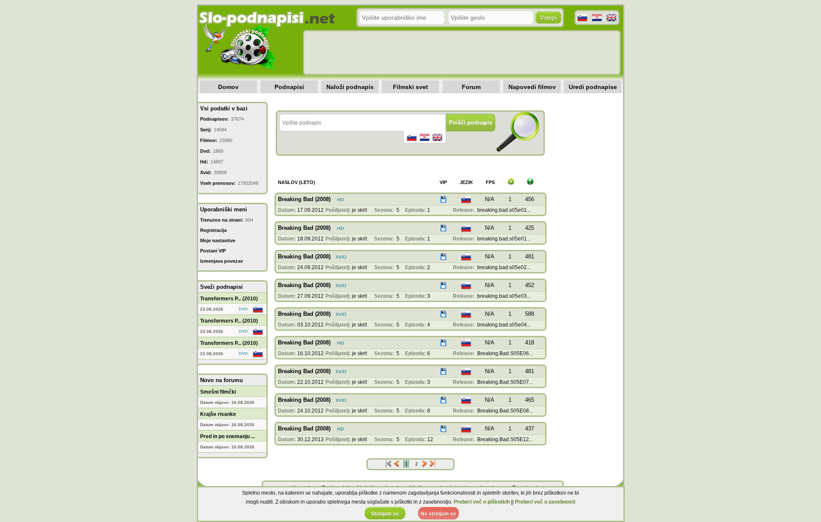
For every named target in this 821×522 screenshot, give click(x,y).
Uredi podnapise (593, 86)
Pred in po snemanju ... (227, 436)
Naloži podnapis (350, 86)
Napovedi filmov (532, 86)
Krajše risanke (218, 414)
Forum (471, 86)
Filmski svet (410, 86)
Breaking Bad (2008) (304, 199)
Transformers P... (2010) (229, 299)
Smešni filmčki (218, 392)
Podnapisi (289, 86)
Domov (228, 86)
